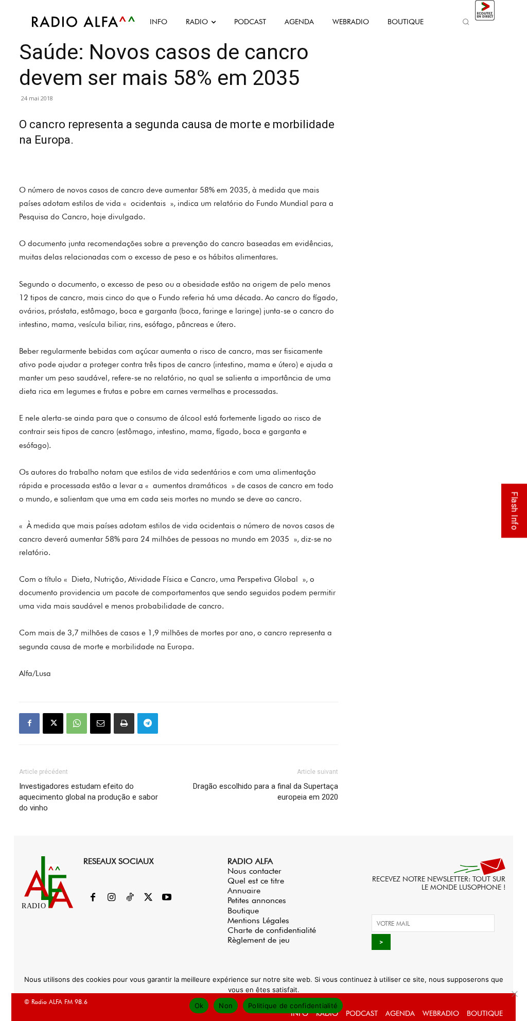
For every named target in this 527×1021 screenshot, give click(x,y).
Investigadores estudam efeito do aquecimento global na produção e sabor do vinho (88, 797)
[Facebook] (29, 723)
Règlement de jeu (258, 940)
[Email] (100, 723)
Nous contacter (254, 871)
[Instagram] (111, 898)
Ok (199, 1005)
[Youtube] (166, 898)
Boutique (243, 910)
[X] (53, 723)
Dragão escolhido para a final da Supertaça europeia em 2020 (265, 792)
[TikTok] (129, 898)
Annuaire (243, 890)
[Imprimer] (124, 723)
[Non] (514, 994)
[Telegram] (147, 723)
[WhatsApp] (76, 723)
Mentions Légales (258, 920)
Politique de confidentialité (293, 1005)
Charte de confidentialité (271, 930)
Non (226, 1005)
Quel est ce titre (255, 881)
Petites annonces (256, 900)
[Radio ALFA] (72, 21)
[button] (466, 21)
